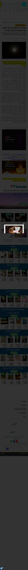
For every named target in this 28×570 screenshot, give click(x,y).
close (23, 224)
